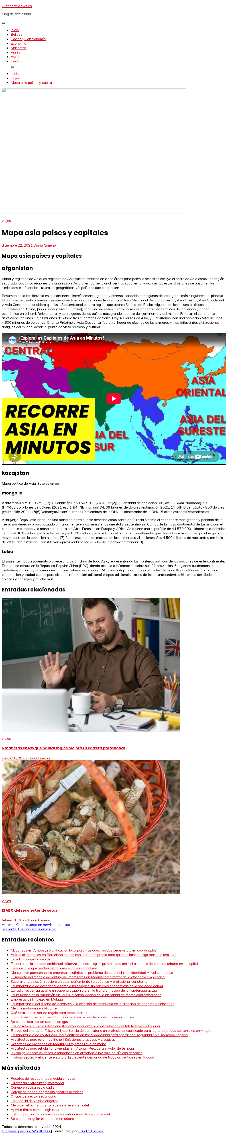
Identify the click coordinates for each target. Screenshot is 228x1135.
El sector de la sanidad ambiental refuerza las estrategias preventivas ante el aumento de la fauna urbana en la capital (104, 963)
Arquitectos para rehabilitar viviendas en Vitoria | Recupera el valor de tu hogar (73, 1048)
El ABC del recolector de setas (30, 910)
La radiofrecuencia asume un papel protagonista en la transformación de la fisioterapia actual (84, 990)
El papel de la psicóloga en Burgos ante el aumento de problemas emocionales (72, 1017)
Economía (18, 43)
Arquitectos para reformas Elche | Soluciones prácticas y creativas (63, 1039)
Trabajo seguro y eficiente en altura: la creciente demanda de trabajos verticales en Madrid (82, 1057)
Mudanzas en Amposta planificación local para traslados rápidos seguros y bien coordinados (84, 950)
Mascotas (18, 47)
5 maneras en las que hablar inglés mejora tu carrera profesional (63, 748)
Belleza (16, 34)
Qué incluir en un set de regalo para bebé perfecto (50, 1012)
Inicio (15, 30)
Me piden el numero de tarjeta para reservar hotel (50, 1105)
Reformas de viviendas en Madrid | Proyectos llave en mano (58, 1044)
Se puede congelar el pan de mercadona (42, 1118)
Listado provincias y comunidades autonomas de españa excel (60, 1114)
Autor (15, 56)
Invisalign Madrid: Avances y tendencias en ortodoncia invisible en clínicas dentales (76, 1053)
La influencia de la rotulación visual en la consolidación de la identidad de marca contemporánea (86, 995)
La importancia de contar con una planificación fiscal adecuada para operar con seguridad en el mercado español (99, 1035)
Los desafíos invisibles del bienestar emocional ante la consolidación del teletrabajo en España (85, 1026)
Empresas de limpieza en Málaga (37, 999)
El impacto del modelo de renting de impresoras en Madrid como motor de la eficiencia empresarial (88, 977)
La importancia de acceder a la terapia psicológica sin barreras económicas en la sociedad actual (87, 986)
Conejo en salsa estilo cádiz (33, 1087)
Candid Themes (91, 1131)
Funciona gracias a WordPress (26, 1131)
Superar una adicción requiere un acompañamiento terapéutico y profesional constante (79, 981)
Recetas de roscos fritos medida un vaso (43, 1078)
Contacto (18, 61)
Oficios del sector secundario (33, 1096)
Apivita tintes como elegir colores (37, 1109)
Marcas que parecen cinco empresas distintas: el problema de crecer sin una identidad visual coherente (92, 972)
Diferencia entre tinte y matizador (37, 1083)
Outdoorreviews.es (17, 6)
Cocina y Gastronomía (28, 39)
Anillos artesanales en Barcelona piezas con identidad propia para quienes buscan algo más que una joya (94, 954)
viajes (6, 220)
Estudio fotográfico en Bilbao (34, 959)
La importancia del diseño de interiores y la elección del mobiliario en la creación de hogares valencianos (92, 1003)
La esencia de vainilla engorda (34, 1100)
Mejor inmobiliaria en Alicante (34, 1008)
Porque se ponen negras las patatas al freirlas (47, 1092)
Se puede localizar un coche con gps (39, 1021)
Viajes (15, 52)
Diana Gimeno (45, 245)
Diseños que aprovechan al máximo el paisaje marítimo (54, 968)
